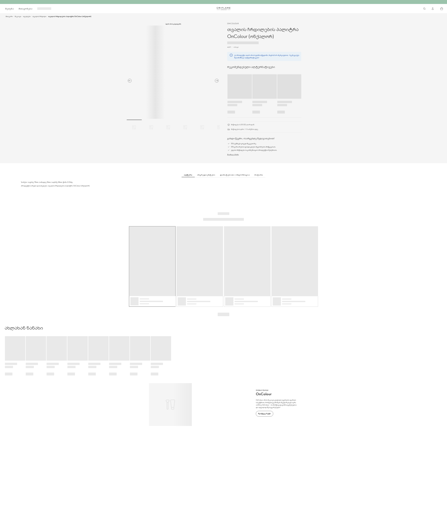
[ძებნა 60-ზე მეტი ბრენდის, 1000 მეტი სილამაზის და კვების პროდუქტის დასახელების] (424, 8)
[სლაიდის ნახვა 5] (202, 127)
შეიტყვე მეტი (233, 154)
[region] (173, 72)
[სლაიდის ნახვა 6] (219, 127)
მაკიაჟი (18, 16)
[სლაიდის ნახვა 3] (168, 127)
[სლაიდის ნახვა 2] (151, 127)
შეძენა (9, 8)
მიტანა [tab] (258, 175)
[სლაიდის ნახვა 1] (134, 127)
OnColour (233, 23)
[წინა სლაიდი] (130, 81)
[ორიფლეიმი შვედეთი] (223, 8)
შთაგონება (26, 8)
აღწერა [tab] (188, 175)
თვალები (27, 16)
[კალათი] (441, 8)
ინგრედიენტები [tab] (206, 175)
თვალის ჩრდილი (39, 16)
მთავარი (9, 16)
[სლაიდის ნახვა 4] (185, 127)
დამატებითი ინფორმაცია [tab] (235, 175)
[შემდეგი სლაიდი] (217, 81)
